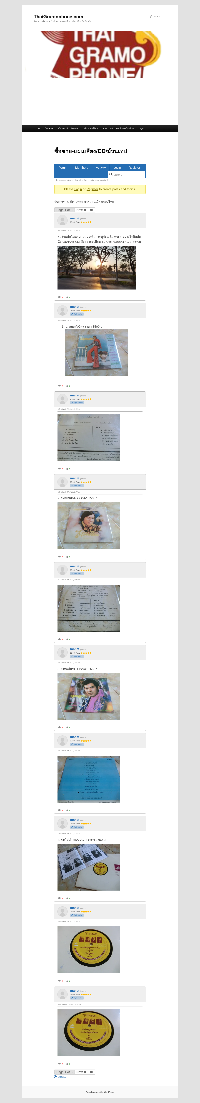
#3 (59, 409)
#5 (59, 580)
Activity (101, 167)
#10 (59, 1004)
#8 (59, 833)
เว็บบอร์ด (49, 128)
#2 (59, 320)
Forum (63, 167)
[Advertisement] (100, 101)
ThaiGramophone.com (58, 16)
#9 (59, 921)
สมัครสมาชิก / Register (68, 128)
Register (134, 167)
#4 (59, 492)
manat (74, 218)
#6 (59, 663)
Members (81, 167)
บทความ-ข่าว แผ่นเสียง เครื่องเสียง (118, 128)
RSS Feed (62, 1077)
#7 (59, 751)
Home (37, 128)
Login (141, 128)
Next (80, 210)
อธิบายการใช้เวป (90, 128)
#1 (59, 230)
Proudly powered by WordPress (100, 1092)
